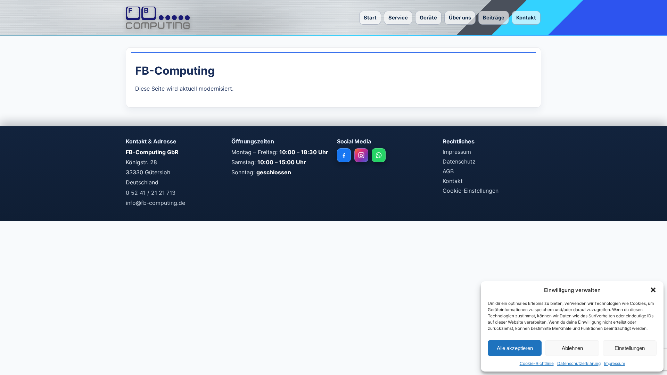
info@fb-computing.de (155, 202)
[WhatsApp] (379, 155)
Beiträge (493, 18)
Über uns (460, 18)
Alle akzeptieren (515, 348)
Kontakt (526, 18)
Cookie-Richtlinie (537, 363)
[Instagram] (361, 155)
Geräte (428, 18)
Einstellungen (630, 348)
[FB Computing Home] (158, 18)
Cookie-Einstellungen (471, 190)
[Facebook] (344, 155)
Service (398, 18)
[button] (653, 289)
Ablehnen (572, 348)
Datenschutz (459, 161)
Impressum (614, 363)
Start (370, 18)
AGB (448, 171)
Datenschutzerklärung (579, 363)
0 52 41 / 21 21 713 (150, 192)
